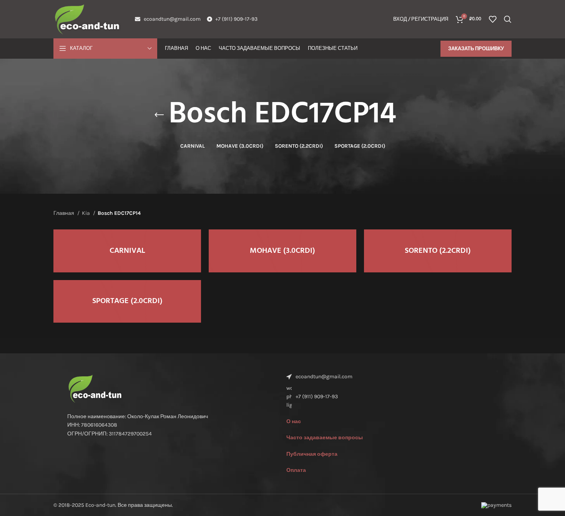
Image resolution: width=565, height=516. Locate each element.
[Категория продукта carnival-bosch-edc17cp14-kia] (127, 250)
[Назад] (159, 115)
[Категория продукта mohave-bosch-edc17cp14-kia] (282, 250)
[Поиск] (507, 19)
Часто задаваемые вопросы (324, 437)
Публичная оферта (311, 454)
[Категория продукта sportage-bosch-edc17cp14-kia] (127, 301)
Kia (86, 213)
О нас (293, 421)
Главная (64, 213)
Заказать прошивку (476, 48)
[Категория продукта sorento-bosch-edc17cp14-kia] (438, 250)
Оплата (296, 470)
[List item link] (392, 397)
